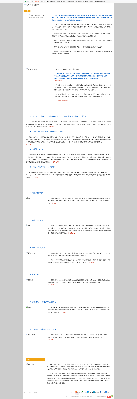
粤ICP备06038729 (101, 397)
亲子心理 (74, 1)
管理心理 (80, 1)
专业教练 (63, 1)
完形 (54, 1)
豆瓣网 (85, 392)
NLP (48, 1)
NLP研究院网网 (82, 397)
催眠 (51, 1)
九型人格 (69, 1)
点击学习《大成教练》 (62, 101)
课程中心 (43, 1)
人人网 (103, 392)
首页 (33, 1)
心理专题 (91, 1)
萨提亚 (58, 1)
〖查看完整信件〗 (59, 80)
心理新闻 (37, 1)
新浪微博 (79, 392)
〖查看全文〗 (53, 126)
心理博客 (97, 1)
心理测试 (85, 1)
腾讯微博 (97, 392)
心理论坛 (102, 1)
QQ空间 (91, 392)
